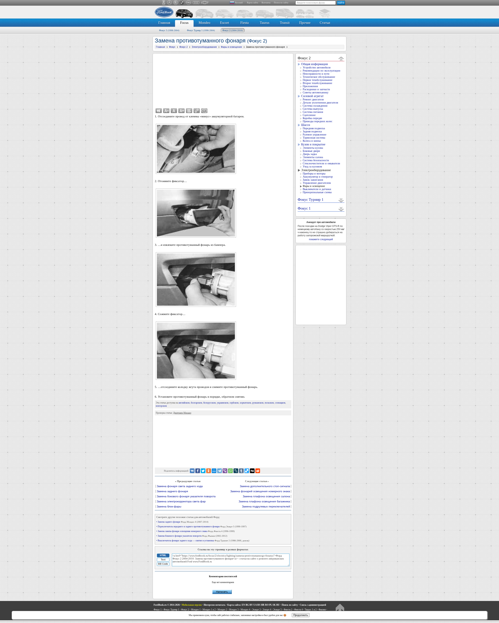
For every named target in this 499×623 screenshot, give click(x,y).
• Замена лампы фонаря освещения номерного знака (195, 531)
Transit (285, 23)
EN (243, 605)
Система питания (313, 112)
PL (270, 605)
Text (163, 559)
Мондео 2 (222, 609)
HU (278, 605)
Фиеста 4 (298, 609)
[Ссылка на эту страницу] (197, 111)
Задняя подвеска (312, 131)
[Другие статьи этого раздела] (189, 111)
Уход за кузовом (312, 166)
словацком (280, 402)
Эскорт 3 (256, 609)
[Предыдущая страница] (159, 111)
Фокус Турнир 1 (201, 30)
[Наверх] (339, 608)
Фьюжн (322, 609)
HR (263, 605)
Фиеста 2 (288, 609)
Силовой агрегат (312, 96)
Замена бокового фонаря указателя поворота (186, 496)
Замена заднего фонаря (172, 491)
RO (267, 605)
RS (258, 605)
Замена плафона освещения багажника (264, 501)
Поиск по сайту (281, 2)
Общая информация (314, 64)
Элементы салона (313, 157)
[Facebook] (197, 470)
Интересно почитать (214, 605)
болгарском (196, 402)
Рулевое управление (314, 134)
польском (269, 402)
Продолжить (300, 615)
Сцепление (309, 115)
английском (184, 402)
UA (255, 605)
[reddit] (257, 470)
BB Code (163, 564)
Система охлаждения (315, 105)
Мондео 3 (234, 609)
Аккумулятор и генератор (318, 176)
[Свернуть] (341, 58)
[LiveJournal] (236, 470)
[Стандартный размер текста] (174, 111)
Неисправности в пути (316, 73)
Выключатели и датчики (317, 189)
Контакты (266, 2)
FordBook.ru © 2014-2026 (167, 605)
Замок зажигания (313, 179)
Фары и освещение (314, 186)
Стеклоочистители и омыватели (321, 163)
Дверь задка (310, 154)
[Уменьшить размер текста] (166, 111)
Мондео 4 (245, 609)
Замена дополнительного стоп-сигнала (265, 486)
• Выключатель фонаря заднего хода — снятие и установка (202, 540)
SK (274, 605)
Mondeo (204, 23)
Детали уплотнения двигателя (320, 102)
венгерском (161, 405)
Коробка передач (312, 118)
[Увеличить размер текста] (181, 111)
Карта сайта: (234, 605)
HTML (163, 555)
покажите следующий (321, 239)
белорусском (209, 402)
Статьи (325, 23)
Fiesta (244, 23)
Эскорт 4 (267, 609)
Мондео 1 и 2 (209, 609)
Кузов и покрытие (313, 144)
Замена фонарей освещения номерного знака (260, 491)
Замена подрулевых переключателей (266, 506)
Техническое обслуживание (319, 76)
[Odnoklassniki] (208, 470)
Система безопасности (316, 160)
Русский (239, 2)
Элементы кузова (313, 147)
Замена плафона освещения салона (266, 496)
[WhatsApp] (230, 470)
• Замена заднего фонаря (182, 521)
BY (251, 605)
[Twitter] (203, 470)
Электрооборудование (316, 170)
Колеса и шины (312, 140)
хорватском (245, 402)
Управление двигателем (317, 182)
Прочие (305, 23)
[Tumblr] (241, 470)
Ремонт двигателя (313, 99)
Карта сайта (252, 2)
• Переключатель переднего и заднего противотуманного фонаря (201, 526)
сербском (234, 402)
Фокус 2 (232, 30)
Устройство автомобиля (316, 67)
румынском (258, 402)
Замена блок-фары (169, 506)
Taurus (264, 23)
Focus (184, 23)
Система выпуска (313, 108)
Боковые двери (311, 151)
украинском (222, 402)
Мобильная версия (192, 605)
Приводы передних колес (317, 121)
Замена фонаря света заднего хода (180, 486)
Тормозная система (314, 137)
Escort (224, 23)
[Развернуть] (341, 200)
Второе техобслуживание (317, 83)
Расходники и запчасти (316, 89)
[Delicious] (246, 470)
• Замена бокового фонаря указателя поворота (191, 536)
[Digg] (252, 470)
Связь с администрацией (313, 605)
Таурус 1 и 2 (311, 609)
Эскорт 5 (277, 609)
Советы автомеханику (315, 92)
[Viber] (225, 470)
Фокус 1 (169, 30)
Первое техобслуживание (317, 80)
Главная (164, 23)
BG (247, 605)
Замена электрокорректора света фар (181, 501)
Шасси (305, 125)
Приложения (310, 86)
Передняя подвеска (314, 128)
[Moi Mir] (214, 470)
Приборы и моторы (314, 173)
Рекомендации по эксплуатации (321, 70)
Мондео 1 (196, 609)
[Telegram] (219, 470)
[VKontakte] (192, 470)
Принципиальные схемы (317, 192)
